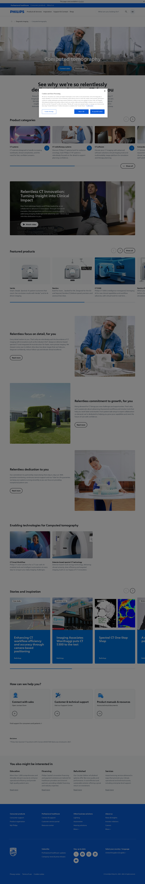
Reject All (81, 111)
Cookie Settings (49, 111)
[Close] (104, 91)
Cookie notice (89, 105)
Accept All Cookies (97, 111)
